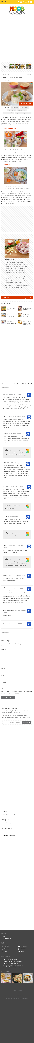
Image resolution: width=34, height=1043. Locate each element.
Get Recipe (26, 104)
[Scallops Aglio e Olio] (17, 978)
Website (3, 682)
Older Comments (5, 387)
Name (3, 668)
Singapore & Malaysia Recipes (23, 113)
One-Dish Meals (24, 107)
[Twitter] (18, 2)
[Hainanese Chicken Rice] (18, 175)
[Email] (31, 2)
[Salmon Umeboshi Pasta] (22, 67)
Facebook (7, 946)
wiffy (6, 450)
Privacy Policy (6, 938)
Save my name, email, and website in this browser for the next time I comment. (16, 692)
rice (25, 110)
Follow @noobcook (10, 835)
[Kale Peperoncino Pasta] (11, 67)
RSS (5, 951)
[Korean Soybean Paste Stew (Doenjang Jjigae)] (28, 978)
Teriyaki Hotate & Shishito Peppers (13, 965)
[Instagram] (21, 2)
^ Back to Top (17, 991)
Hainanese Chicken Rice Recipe (14, 186)
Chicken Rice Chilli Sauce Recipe (15, 150)
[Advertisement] (18, 19)
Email (3, 675)
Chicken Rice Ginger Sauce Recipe (15, 152)
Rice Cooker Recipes (8, 113)
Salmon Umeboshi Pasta (10, 963)
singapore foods (8, 610)
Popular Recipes (12, 110)
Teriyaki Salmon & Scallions (11, 967)
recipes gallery (26, 711)
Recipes (20, 110)
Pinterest (23, 949)
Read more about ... (18, 712)
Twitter (6, 949)
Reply (19, 394)
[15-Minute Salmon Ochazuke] (28, 67)
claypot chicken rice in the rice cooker (16, 123)
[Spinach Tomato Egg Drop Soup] (17, 67)
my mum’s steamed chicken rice (21, 193)
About (4, 936)
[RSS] (28, 2)
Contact (28, 995)
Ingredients (19, 995)
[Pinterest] (23, 2)
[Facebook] (16, 2)
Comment (4, 649)
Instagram (23, 946)
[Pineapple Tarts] (6, 978)
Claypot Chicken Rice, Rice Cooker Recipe (17, 188)
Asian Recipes (14, 107)
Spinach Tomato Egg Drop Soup (12, 961)
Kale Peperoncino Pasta (10, 959)
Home (4, 995)
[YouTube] (26, 2)
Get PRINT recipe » (8, 298)
